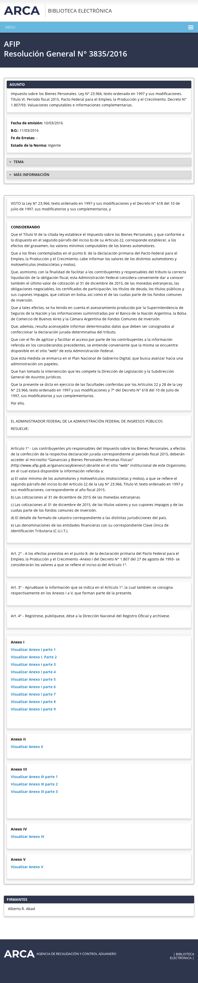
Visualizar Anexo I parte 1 (33, 649)
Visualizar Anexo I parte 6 (33, 686)
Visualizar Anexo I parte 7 (33, 694)
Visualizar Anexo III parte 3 (34, 791)
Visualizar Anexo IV (27, 836)
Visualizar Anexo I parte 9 (33, 709)
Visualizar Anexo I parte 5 (33, 679)
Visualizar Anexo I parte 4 (33, 671)
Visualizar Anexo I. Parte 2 (34, 656)
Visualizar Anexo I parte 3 (33, 664)
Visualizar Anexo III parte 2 (34, 784)
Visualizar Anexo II (27, 746)
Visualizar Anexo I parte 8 (33, 701)
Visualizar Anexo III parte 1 (34, 776)
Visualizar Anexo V (27, 866)
